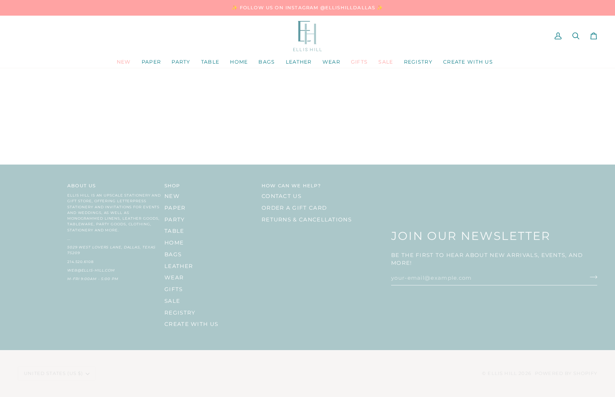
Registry (179, 313)
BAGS (173, 254)
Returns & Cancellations (307, 219)
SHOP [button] (172, 185)
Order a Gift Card (294, 208)
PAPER (175, 208)
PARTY (174, 219)
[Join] (591, 277)
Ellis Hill (502, 373)
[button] (151, 62)
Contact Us (281, 196)
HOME (174, 243)
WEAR (174, 277)
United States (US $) (53, 373)
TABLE (174, 231)
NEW (172, 196)
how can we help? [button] (291, 185)
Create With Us (191, 324)
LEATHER (178, 266)
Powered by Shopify (566, 373)
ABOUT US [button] (81, 185)
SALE (172, 301)
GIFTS (173, 289)
